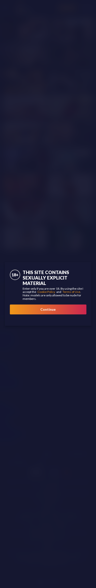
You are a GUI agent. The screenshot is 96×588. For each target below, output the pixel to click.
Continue (48, 309)
